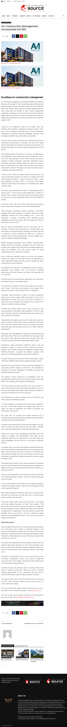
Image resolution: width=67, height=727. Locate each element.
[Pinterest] (21, 36)
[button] (64, 16)
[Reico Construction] (7, 654)
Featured (14, 16)
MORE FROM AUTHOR (21, 646)
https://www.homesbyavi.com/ (25, 597)
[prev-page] (2, 665)
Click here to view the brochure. (11, 63)
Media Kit (44, 16)
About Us (28, 16)
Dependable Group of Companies (33, 623)
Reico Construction (6, 659)
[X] (17, 36)
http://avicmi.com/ (35, 590)
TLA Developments (6, 623)
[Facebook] (13, 36)
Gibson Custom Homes (22, 659)
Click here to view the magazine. (11, 88)
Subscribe (22, 16)
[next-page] (5, 665)
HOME (3, 16)
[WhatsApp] (25, 36)
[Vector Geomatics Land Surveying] (37, 654)
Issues (8, 16)
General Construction (6, 22)
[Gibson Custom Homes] (22, 654)
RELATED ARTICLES (7, 646)
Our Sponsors (36, 16)
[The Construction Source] (33, 8)
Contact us (51, 16)
